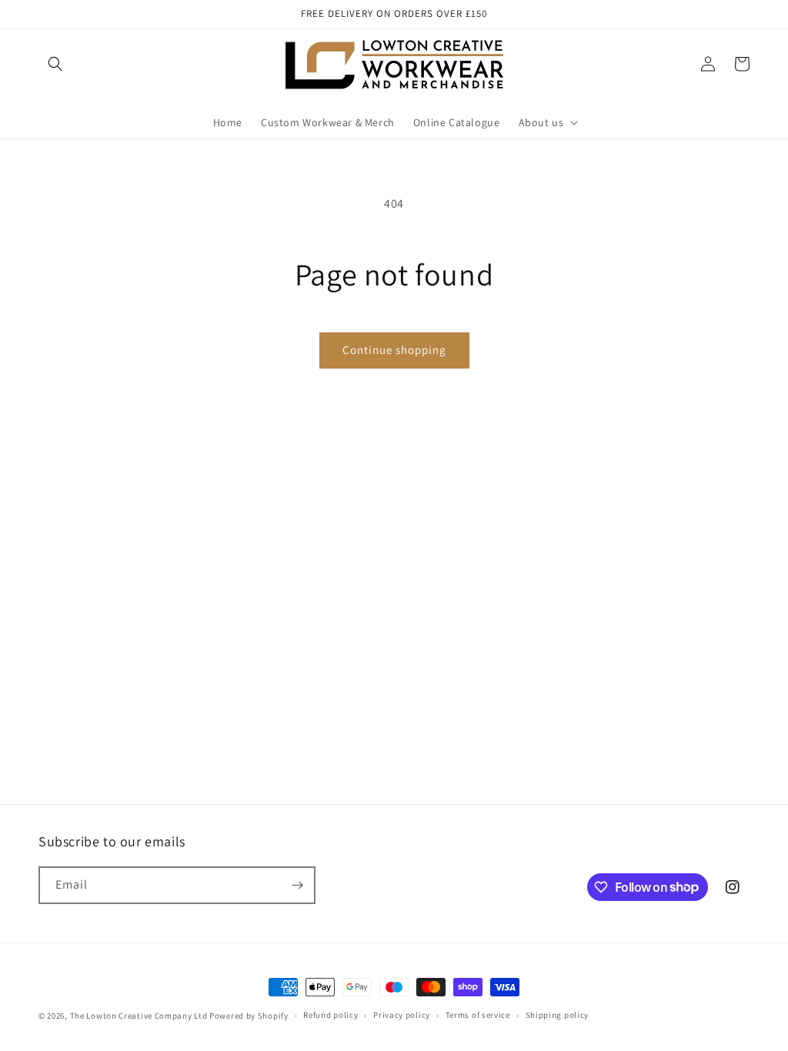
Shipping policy (557, 1014)
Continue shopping (394, 349)
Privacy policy (401, 1014)
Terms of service (478, 1014)
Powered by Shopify (249, 1015)
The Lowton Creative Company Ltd (139, 1015)
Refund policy (330, 1014)
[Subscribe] (297, 885)
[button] (55, 64)
